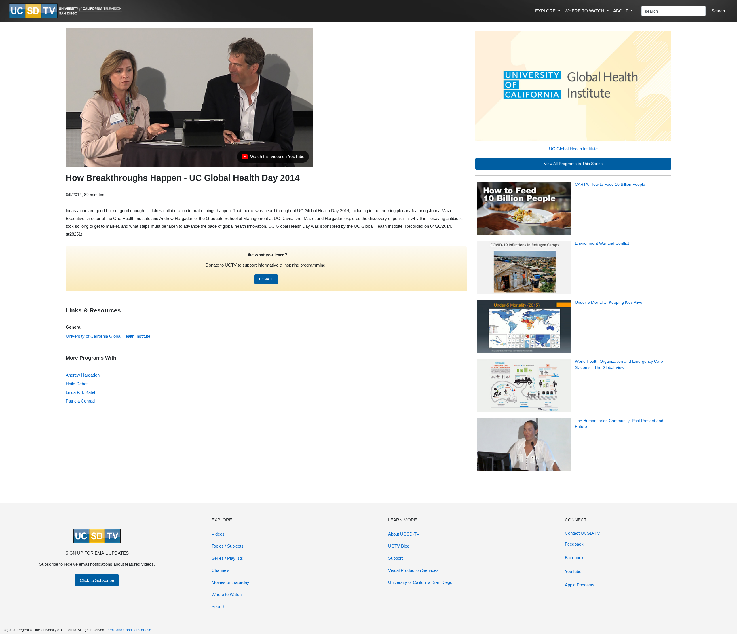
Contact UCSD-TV (582, 533)
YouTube (573, 571)
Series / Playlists (227, 558)
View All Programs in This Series (573, 164)
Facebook (574, 557)
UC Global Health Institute (573, 148)
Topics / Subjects (228, 546)
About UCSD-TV (403, 534)
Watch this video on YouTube (272, 158)
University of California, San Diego (420, 582)
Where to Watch (227, 594)
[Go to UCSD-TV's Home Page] (66, 11)
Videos (218, 534)
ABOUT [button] (621, 10)
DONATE (266, 279)
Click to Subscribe (97, 580)
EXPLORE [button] (546, 10)
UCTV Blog (398, 546)
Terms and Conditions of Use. (129, 630)
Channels (220, 570)
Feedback (574, 544)
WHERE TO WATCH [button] (585, 10)
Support (395, 558)
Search (718, 10)
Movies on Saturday (230, 582)
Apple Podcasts (579, 584)
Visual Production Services (413, 570)
